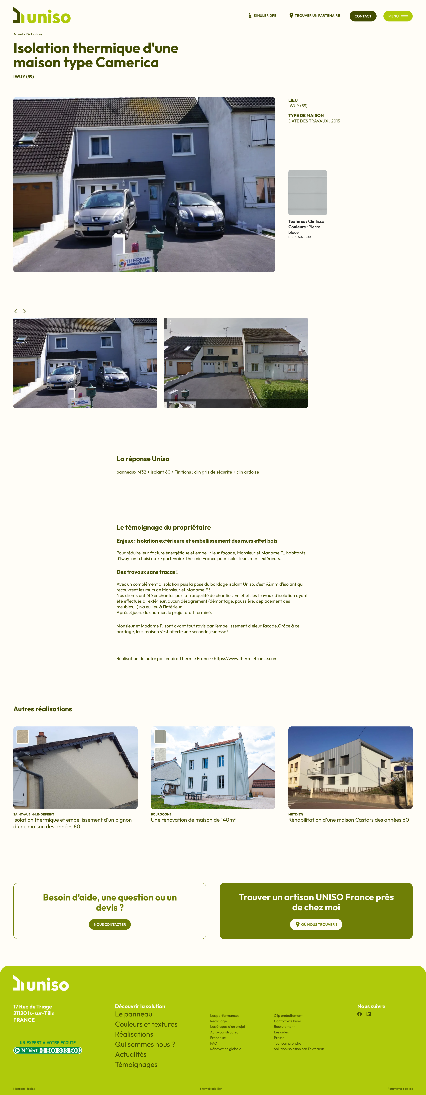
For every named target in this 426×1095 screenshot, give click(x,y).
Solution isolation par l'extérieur (299, 1048)
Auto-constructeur (225, 1032)
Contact (363, 16)
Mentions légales (24, 1089)
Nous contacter (110, 924)
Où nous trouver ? (319, 924)
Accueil (18, 34)
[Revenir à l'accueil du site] (42, 16)
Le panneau (133, 1013)
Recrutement (284, 1026)
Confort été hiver (287, 1021)
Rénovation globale (225, 1048)
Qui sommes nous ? (145, 1044)
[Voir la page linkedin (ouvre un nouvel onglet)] (368, 1014)
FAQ (213, 1043)
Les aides (281, 1032)
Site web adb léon (211, 1089)
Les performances (224, 1015)
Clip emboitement (288, 1015)
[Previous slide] (15, 311)
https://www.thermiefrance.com (246, 658)
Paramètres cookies (400, 1089)
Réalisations (34, 34)
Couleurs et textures (146, 1023)
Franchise (218, 1037)
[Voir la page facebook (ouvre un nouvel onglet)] (359, 1014)
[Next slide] (24, 311)
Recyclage (218, 1021)
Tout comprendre (287, 1043)
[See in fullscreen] (17, 322)
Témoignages (136, 1064)
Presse (279, 1037)
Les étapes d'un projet (227, 1026)
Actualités (130, 1054)
